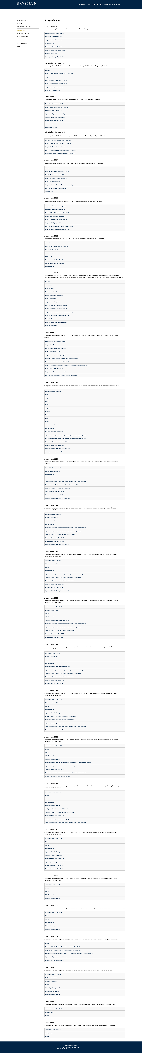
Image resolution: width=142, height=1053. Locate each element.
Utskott (19, 46)
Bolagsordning (21, 20)
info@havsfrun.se (72, 1049)
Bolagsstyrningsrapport (24, 27)
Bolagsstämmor (21, 30)
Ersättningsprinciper (23, 33)
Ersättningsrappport (23, 36)
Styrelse (19, 23)
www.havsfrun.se (81, 1049)
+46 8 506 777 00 (63, 1049)
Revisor (19, 40)
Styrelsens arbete (22, 43)
